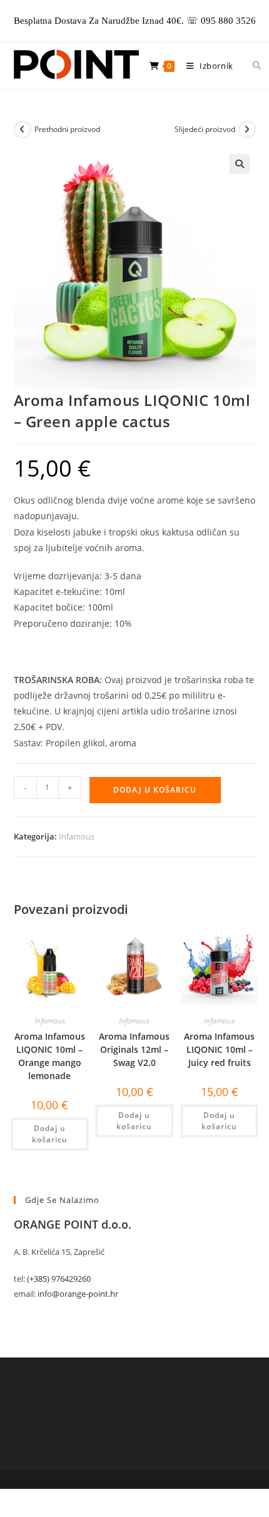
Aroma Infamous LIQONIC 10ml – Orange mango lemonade (49, 1056)
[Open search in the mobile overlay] (249, 66)
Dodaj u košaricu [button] (50, 1134)
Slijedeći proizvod (205, 129)
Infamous (76, 836)
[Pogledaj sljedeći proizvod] (247, 129)
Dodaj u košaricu (154, 789)
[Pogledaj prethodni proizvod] (22, 129)
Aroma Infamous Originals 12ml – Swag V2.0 (134, 1049)
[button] (240, 164)
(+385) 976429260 (59, 1278)
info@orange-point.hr (78, 1293)
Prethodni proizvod (67, 129)
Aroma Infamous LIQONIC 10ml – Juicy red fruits (219, 1049)
